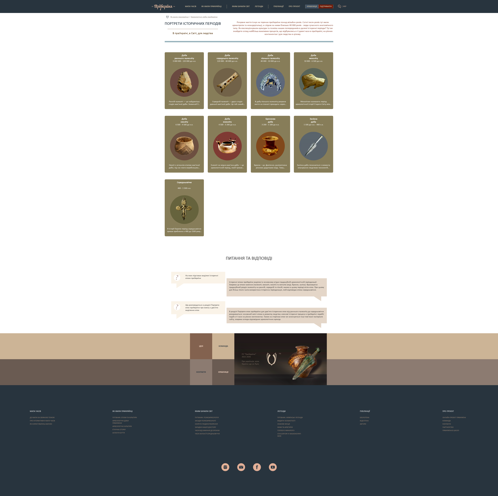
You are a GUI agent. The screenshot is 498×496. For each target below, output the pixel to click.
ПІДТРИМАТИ (326, 6)
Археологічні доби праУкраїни (204, 17)
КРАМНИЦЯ (223, 372)
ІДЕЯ (201, 346)
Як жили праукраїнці (179, 17)
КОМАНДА (223, 346)
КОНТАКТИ (201, 372)
